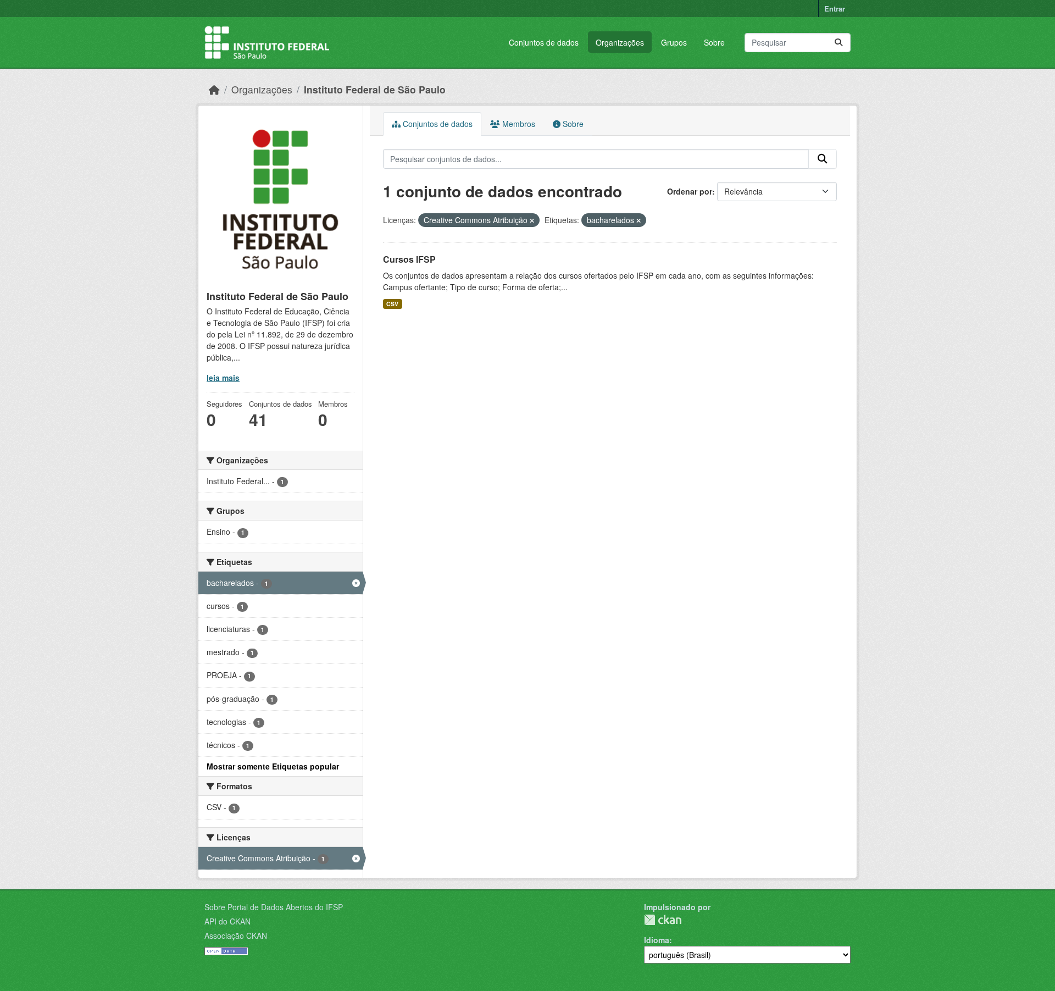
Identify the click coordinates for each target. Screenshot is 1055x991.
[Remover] (532, 220)
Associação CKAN (235, 935)
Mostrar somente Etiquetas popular (273, 766)
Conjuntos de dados (544, 42)
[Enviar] (838, 42)
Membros (517, 123)
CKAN (662, 920)
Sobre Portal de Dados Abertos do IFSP (273, 906)
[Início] (214, 89)
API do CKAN (227, 921)
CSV (392, 304)
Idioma (656, 939)
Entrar (834, 8)
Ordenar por (689, 191)
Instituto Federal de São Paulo (375, 89)
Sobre (714, 42)
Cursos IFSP (409, 259)
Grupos (674, 42)
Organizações (620, 42)
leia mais (223, 377)
